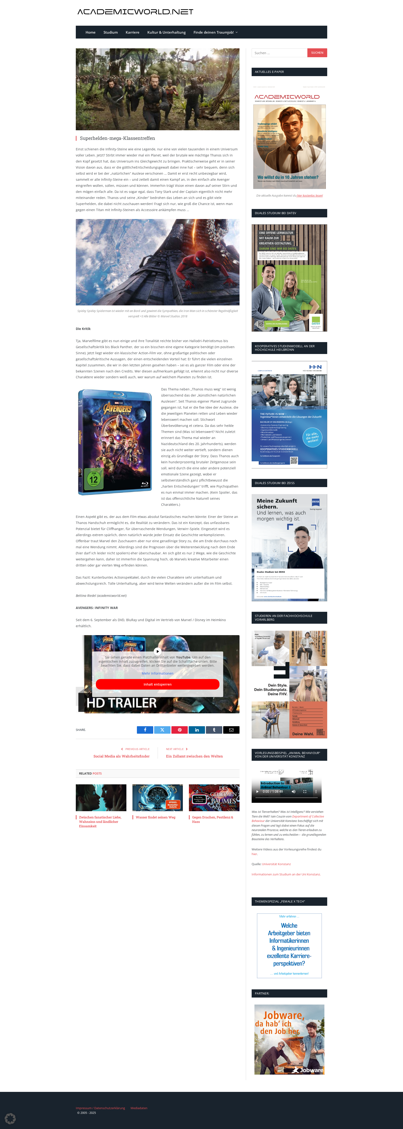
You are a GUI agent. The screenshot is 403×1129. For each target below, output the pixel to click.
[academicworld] (136, 13)
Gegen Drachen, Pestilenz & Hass (212, 819)
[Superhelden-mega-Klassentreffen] (158, 89)
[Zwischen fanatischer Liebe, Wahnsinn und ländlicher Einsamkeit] (101, 797)
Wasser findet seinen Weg (155, 817)
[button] (10, 1118)
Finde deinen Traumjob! (214, 32)
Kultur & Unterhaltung (166, 32)
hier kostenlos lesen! (309, 196)
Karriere (132, 32)
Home (91, 32)
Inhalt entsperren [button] (158, 684)
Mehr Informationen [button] (158, 673)
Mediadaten (139, 1108)
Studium (111, 32)
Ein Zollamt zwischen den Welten (194, 756)
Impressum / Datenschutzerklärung (100, 1108)
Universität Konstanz (276, 864)
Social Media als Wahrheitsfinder (121, 756)
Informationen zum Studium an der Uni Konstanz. (286, 874)
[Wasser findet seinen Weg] (157, 797)
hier (254, 854)
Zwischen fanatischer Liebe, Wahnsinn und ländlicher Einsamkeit (100, 821)
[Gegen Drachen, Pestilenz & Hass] (214, 797)
